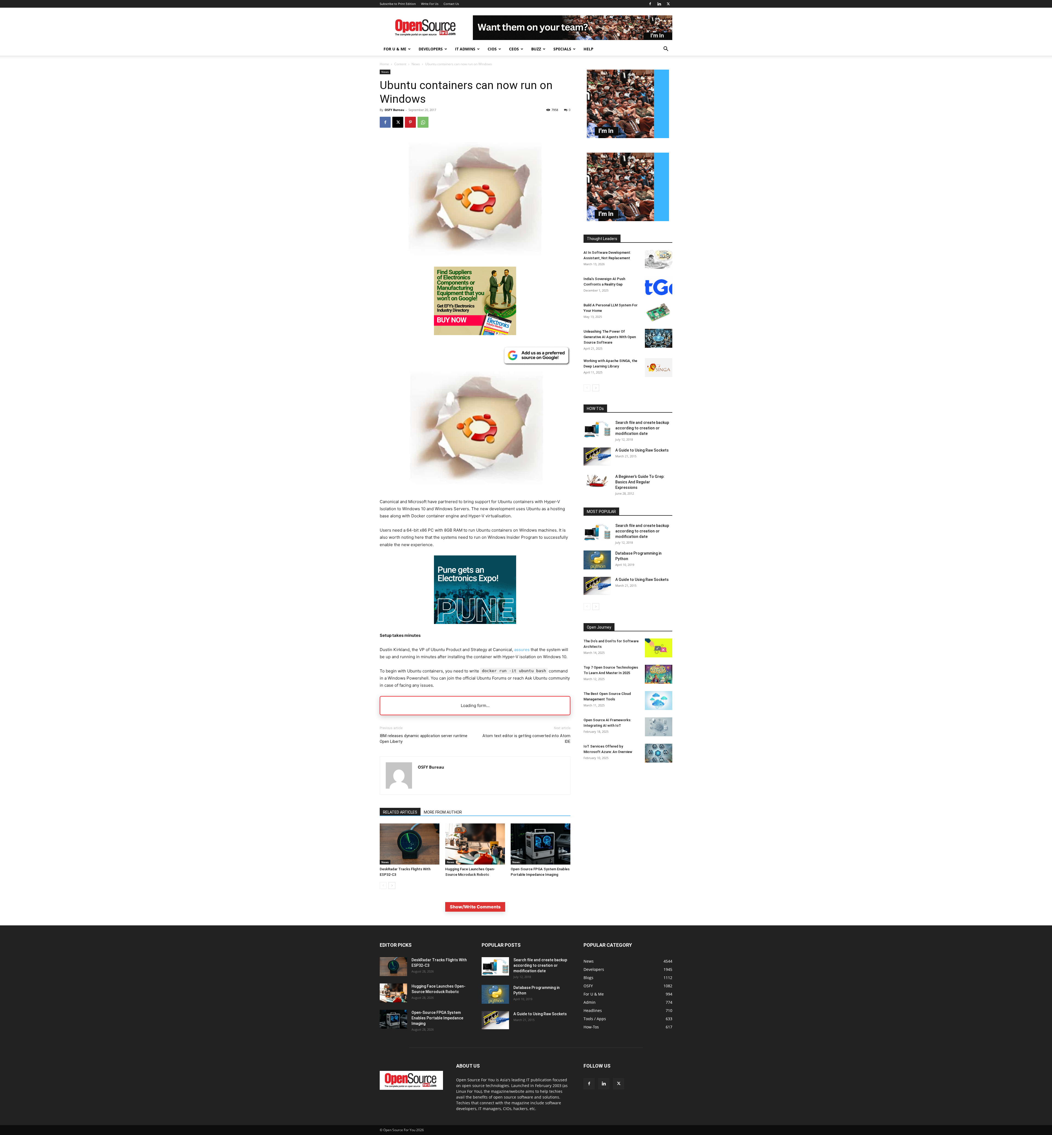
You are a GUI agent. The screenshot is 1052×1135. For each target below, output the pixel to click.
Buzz (536, 49)
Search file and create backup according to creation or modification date (642, 428)
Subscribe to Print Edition (398, 4)
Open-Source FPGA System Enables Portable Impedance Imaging (437, 1018)
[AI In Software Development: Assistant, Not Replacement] (658, 259)
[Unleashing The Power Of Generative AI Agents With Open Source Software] (658, 338)
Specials (562, 49)
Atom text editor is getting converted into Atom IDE (526, 738)
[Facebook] (650, 4)
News (415, 64)
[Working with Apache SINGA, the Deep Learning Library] (658, 367)
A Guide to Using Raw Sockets (642, 450)
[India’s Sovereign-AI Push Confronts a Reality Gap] (658, 285)
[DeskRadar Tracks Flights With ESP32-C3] (409, 844)
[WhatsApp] (423, 122)
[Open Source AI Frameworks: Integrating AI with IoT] (658, 726)
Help (588, 49)
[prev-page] (383, 885)
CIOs (492, 49)
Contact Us (451, 4)
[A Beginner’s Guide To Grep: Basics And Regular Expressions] (597, 480)
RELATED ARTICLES (400, 812)
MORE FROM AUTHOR (443, 812)
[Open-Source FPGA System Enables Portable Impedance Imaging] (540, 844)
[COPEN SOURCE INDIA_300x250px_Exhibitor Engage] (628, 136)
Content (400, 64)
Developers (431, 49)
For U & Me (395, 49)
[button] (665, 49)
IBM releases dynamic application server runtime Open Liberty (423, 738)
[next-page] (391, 885)
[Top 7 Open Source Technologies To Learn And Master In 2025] (658, 674)
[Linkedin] (659, 4)
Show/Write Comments (475, 906)
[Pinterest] (410, 122)
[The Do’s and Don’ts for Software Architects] (658, 647)
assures (522, 649)
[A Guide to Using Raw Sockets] (597, 456)
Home (384, 64)
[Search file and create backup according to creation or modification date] (597, 429)
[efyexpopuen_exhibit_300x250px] (475, 628)
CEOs (514, 49)
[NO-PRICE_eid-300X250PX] (475, 333)
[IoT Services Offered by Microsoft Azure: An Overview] (658, 753)
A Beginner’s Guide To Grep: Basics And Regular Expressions (640, 482)
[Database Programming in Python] (597, 560)
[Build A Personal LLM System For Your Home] (658, 312)
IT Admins (465, 49)
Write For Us (429, 4)
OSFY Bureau (394, 110)
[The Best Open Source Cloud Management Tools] (658, 700)
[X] (668, 4)
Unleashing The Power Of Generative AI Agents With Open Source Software (610, 336)
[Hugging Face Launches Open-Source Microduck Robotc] (475, 844)
